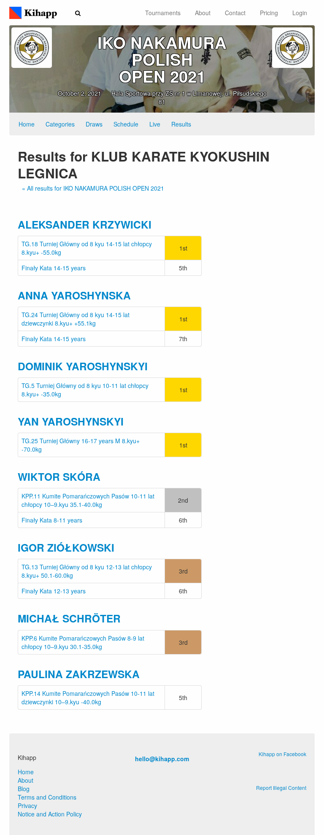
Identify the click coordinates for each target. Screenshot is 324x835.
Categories (60, 124)
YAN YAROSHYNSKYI (71, 421)
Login (299, 12)
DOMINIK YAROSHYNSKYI (83, 366)
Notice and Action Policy (50, 814)
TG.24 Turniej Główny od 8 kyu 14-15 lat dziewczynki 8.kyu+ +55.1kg (76, 318)
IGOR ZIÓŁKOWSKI (66, 547)
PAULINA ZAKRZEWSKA (79, 673)
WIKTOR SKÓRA (59, 476)
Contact (235, 12)
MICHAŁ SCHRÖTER (69, 618)
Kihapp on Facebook (282, 753)
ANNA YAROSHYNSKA (74, 295)
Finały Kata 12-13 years (54, 591)
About (203, 12)
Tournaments (163, 12)
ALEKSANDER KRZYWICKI (84, 224)
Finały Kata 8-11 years (52, 520)
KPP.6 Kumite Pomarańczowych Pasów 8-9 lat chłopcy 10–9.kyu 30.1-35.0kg (83, 642)
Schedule (125, 124)
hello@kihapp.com (162, 758)
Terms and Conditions (47, 797)
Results (181, 124)
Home (27, 124)
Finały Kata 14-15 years (54, 268)
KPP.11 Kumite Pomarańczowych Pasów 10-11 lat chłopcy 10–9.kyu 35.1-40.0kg (88, 500)
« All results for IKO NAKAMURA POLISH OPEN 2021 (93, 188)
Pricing (269, 12)
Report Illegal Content (281, 787)
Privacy (27, 805)
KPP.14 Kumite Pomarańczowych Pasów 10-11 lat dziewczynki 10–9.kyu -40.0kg (88, 697)
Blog (24, 788)
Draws (94, 124)
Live (154, 124)
